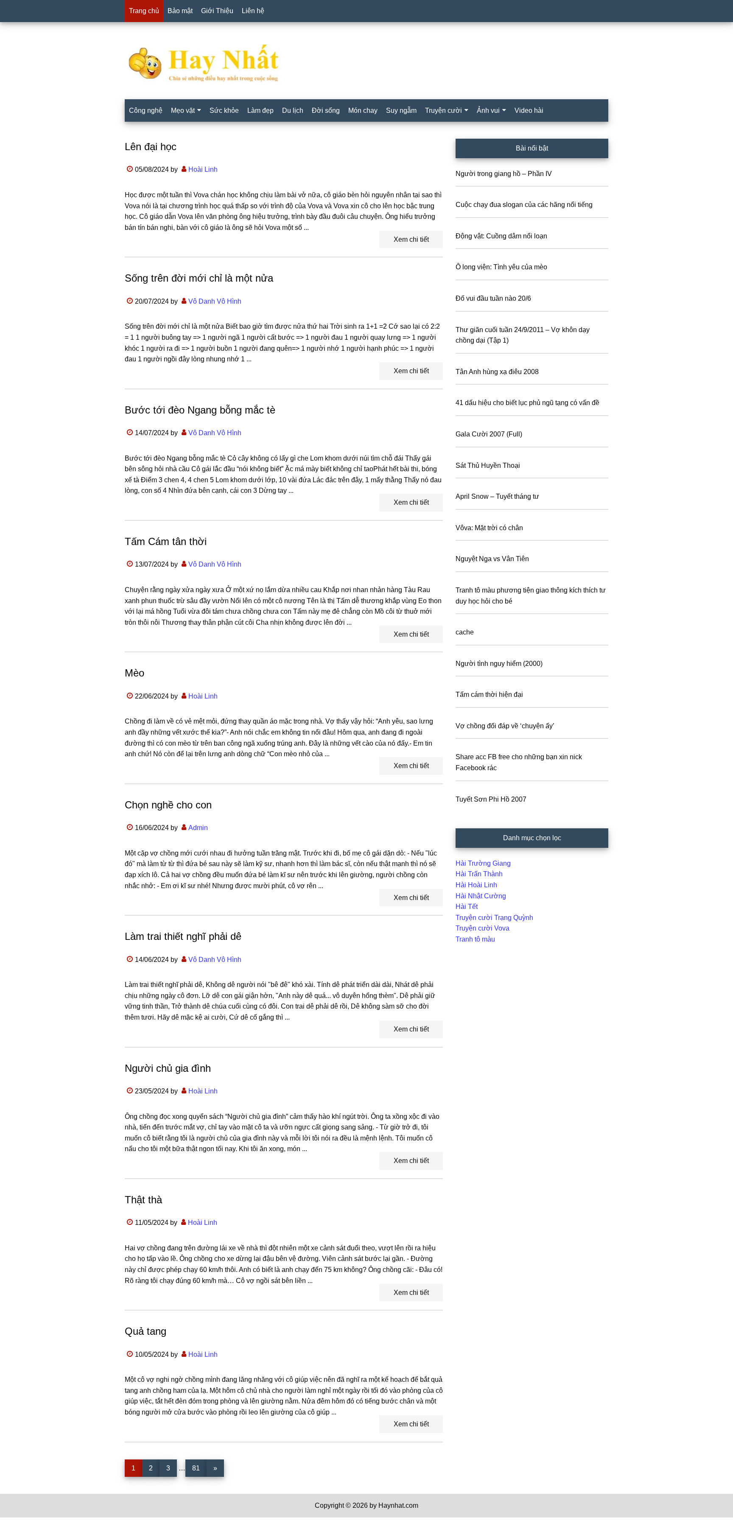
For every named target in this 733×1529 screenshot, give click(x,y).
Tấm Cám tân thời (166, 541)
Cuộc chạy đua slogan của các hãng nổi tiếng (524, 204)
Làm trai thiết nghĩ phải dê (183, 936)
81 (199, 1468)
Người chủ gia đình (168, 1068)
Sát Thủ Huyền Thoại (488, 465)
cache (465, 632)
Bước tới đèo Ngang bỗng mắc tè (200, 410)
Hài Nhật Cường (481, 896)
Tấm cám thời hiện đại (489, 694)
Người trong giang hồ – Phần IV (504, 173)
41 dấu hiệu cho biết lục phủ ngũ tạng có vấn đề (527, 402)
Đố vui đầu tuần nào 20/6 (493, 298)
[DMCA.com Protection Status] (21, 1523)
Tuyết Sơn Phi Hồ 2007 (491, 799)
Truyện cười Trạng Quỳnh (494, 917)
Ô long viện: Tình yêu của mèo (501, 267)
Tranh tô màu (475, 939)
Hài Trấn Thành (479, 874)
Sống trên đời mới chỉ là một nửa (199, 278)
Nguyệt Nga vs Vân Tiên (492, 558)
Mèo (134, 673)
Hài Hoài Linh (476, 885)
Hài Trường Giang (483, 863)
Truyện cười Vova (482, 928)
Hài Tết (467, 906)
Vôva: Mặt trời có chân (489, 527)
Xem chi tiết (411, 239)
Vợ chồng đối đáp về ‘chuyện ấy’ (505, 726)
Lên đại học (150, 146)
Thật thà (143, 1199)
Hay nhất (366, 63)
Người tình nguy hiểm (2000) (499, 663)
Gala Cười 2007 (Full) (489, 434)
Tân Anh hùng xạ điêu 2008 (497, 371)
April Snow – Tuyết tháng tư (497, 496)
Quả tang (145, 1331)
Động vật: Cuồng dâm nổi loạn (501, 236)
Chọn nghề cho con (168, 805)
